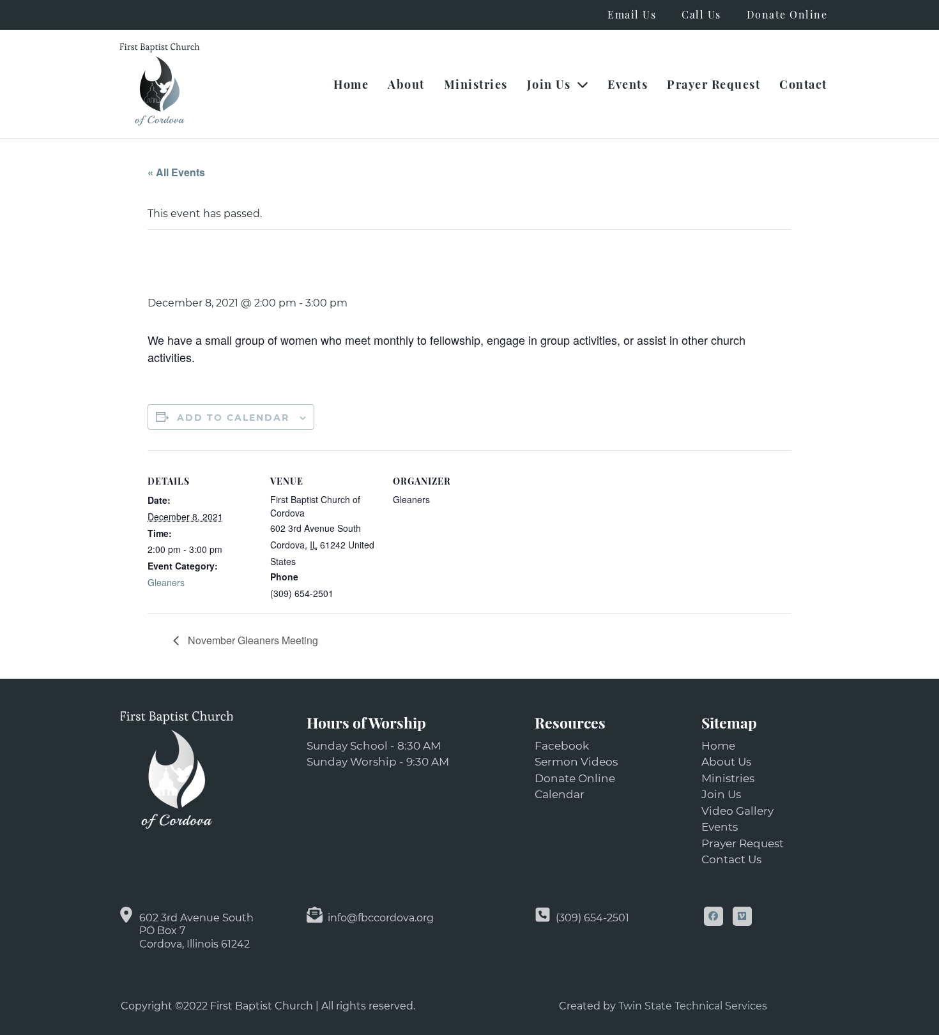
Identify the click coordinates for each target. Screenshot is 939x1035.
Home (351, 84)
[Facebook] (713, 916)
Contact (803, 84)
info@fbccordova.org (381, 918)
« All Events (176, 172)
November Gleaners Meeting (251, 640)
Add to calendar (233, 417)
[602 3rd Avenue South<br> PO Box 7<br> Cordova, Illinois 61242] (126, 915)
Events (627, 84)
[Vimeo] (742, 916)
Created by (588, 1006)
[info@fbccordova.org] (315, 915)
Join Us (549, 84)
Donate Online (787, 14)
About (406, 84)
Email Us (631, 14)
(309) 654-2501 (592, 918)
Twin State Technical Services (692, 1006)
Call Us (701, 14)
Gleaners (166, 582)
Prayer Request (713, 84)
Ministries (476, 84)
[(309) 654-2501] (543, 915)
